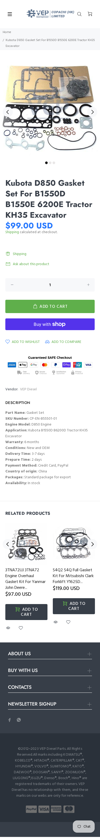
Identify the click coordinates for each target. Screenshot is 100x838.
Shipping (12, 232)
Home (7, 32)
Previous (8, 112)
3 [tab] (54, 162)
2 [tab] (50, 162)
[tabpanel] (50, 109)
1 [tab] (46, 162)
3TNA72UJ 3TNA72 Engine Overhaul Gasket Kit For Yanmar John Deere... (25, 579)
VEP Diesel (28, 389)
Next (92, 112)
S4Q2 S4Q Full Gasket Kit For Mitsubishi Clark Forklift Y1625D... (73, 576)
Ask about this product (31, 264)
